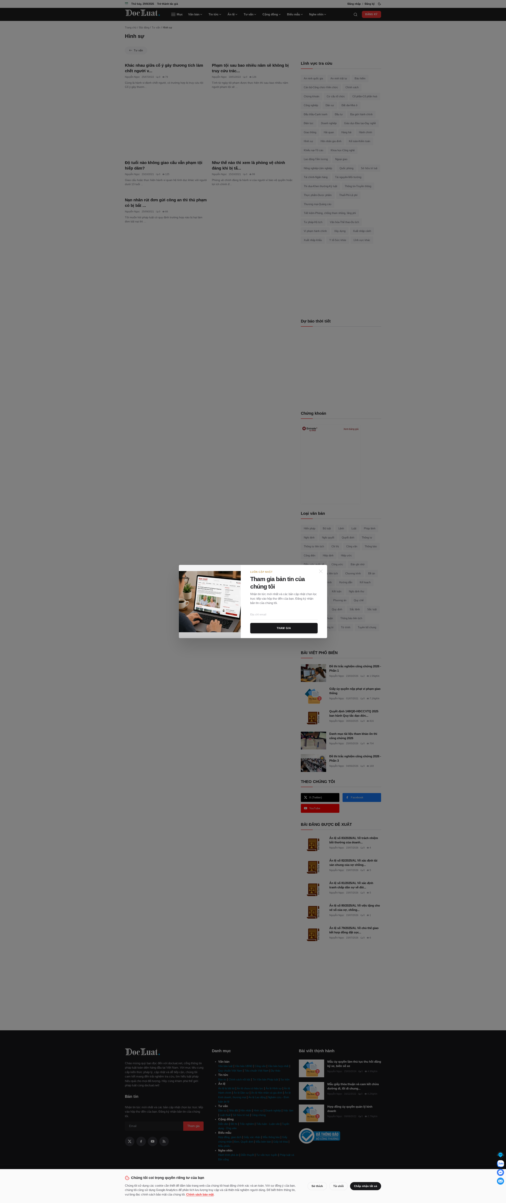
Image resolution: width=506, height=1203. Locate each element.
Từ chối (338, 1186)
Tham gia (284, 628)
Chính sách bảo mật (200, 1194)
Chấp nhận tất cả (365, 1186)
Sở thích (317, 1186)
